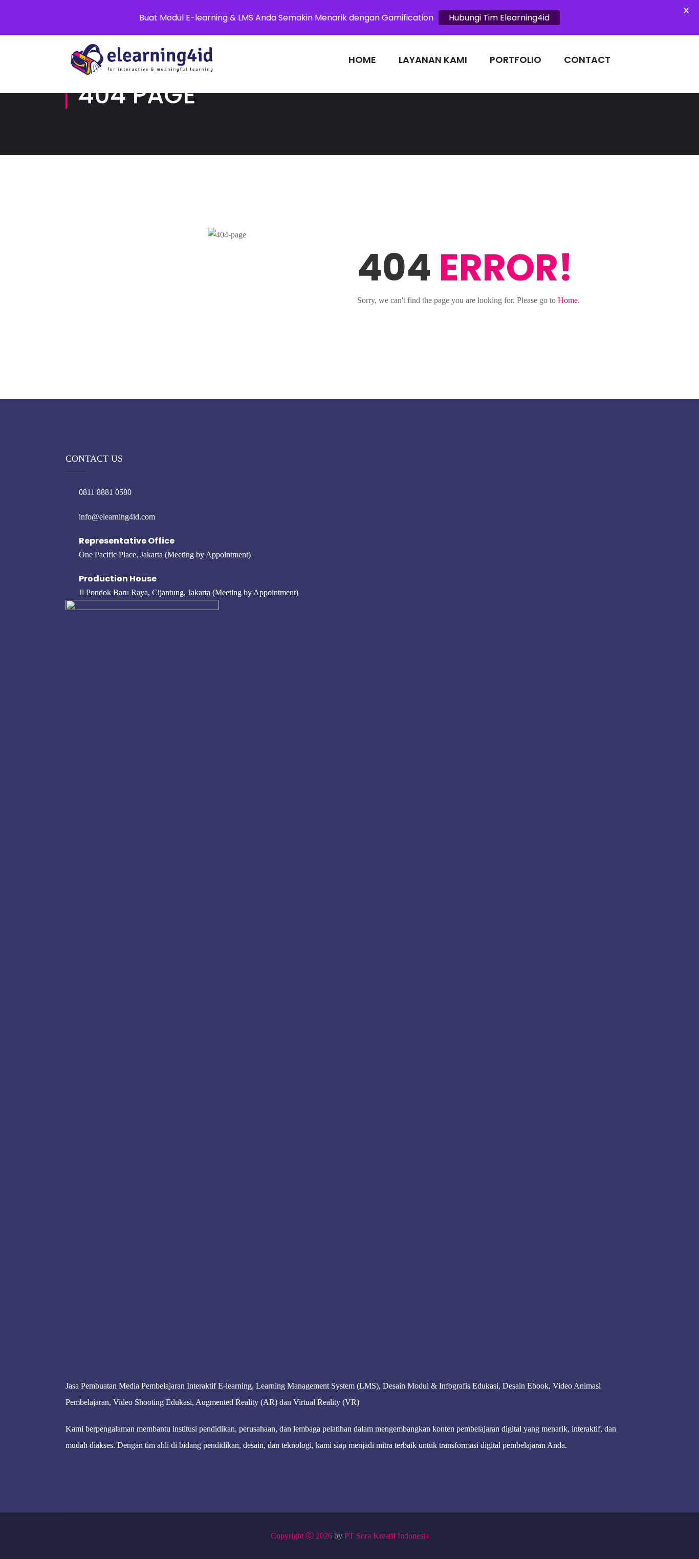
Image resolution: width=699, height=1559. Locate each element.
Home (362, 59)
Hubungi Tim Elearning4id (499, 18)
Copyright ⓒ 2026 (301, 1535)
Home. (569, 300)
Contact (587, 59)
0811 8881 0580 (105, 492)
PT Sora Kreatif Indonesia (386, 1535)
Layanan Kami (433, 59)
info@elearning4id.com (117, 516)
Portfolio (515, 59)
